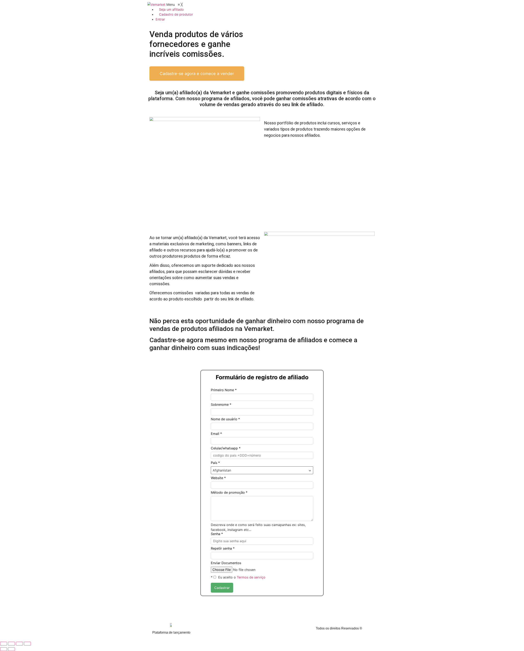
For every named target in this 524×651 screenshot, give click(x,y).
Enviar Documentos (226, 563)
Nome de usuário (225, 419)
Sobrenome (221, 404)
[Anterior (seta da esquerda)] (3, 649)
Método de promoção (229, 492)
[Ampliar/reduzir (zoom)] (3, 643)
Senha (217, 533)
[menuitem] (170, 9)
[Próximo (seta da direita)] (11, 649)
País (215, 462)
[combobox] (262, 470)
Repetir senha (223, 548)
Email (216, 433)
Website (218, 477)
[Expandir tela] (11, 643)
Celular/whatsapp (226, 448)
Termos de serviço (251, 577)
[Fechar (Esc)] (27, 643)
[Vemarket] (156, 4)
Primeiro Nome (224, 390)
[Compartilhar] (19, 643)
